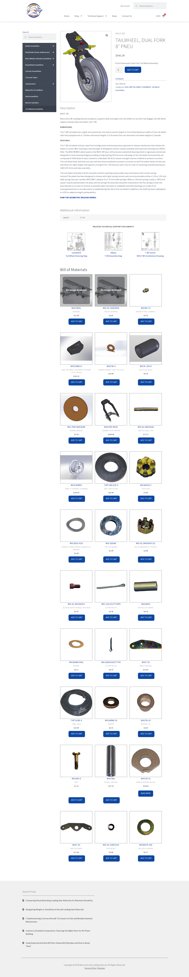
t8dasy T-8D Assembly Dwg (113, 254)
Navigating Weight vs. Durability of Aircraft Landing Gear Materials (55, 909)
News (114, 16)
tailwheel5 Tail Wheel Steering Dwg (76, 254)
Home (66, 16)
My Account (125, 6)
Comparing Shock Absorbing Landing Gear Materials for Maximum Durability (59, 900)
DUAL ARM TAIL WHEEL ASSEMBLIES (138, 87)
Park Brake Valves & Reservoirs (39, 52)
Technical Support (96, 16)
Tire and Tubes (31, 77)
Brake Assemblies (39, 45)
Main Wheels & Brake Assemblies (39, 58)
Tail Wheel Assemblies (34, 109)
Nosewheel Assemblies (39, 64)
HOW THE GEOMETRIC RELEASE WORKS (78, 197)
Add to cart (133, 70)
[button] (107, 35)
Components (39, 83)
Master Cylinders (32, 103)
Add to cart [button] (76, 321)
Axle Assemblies (31, 96)
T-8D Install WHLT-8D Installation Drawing (150, 254)
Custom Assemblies (33, 71)
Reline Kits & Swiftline (34, 90)
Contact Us (127, 16)
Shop (77, 16)
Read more (146, 793)
